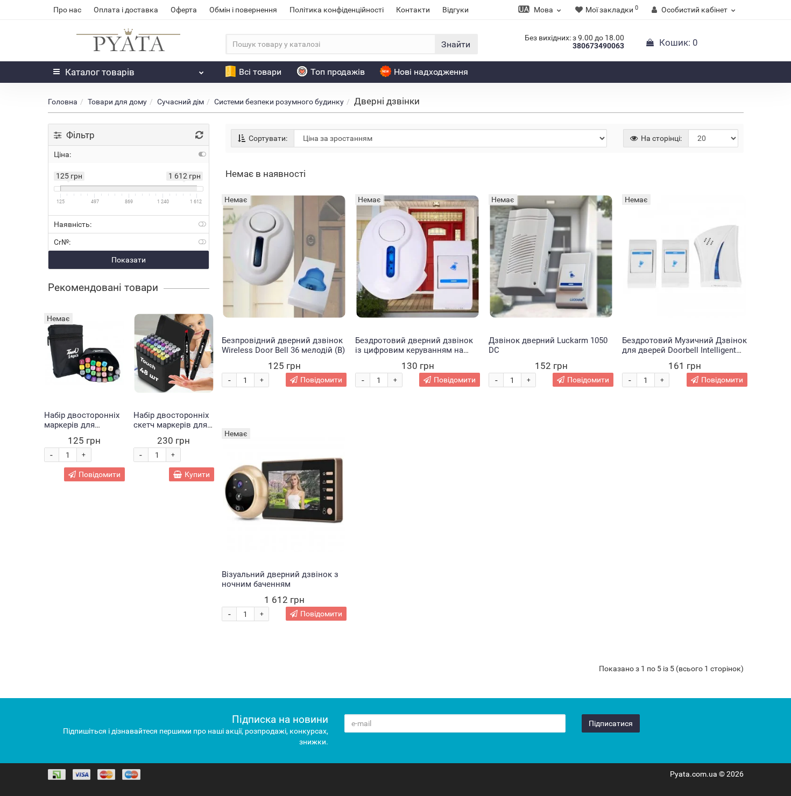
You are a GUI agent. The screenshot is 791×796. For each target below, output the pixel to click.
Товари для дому (117, 101)
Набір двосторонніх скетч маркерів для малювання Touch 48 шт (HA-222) (173, 429)
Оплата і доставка (126, 9)
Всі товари (260, 72)
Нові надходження (431, 72)
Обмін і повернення (243, 9)
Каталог (100, 72)
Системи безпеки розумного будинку (279, 101)
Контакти (413, 9)
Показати (128, 259)
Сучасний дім (180, 101)
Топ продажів (337, 72)
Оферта (184, 9)
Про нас (67, 9)
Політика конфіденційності (336, 9)
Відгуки (455, 9)
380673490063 (598, 45)
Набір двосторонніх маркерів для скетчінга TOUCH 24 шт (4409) (81, 429)
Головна (62, 101)
